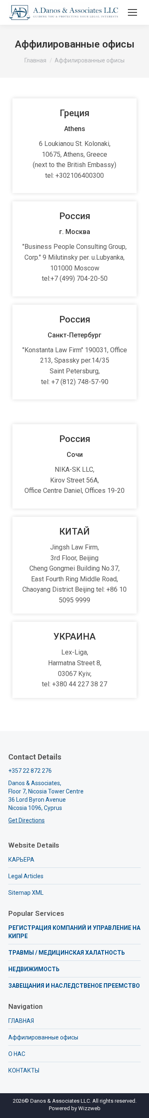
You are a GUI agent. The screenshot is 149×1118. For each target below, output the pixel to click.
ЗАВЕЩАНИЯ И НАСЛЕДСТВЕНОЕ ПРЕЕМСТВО (74, 985)
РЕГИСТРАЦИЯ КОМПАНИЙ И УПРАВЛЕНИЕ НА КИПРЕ (74, 931)
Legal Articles (25, 876)
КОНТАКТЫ (23, 1070)
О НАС (16, 1054)
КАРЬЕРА (21, 859)
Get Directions (26, 820)
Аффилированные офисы (43, 1037)
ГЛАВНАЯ (21, 1021)
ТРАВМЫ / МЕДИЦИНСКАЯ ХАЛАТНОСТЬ (66, 952)
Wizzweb (89, 1108)
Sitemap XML (25, 892)
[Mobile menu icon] (132, 12)
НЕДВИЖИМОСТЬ (34, 969)
